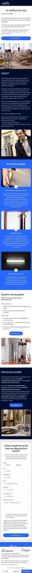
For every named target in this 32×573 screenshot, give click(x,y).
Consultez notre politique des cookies (10, 564)
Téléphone (6, 487)
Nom (4, 468)
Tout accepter (26, 571)
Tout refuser (5, 571)
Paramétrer (16, 571)
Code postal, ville (7, 493)
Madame (18, 465)
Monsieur (8, 465)
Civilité (5, 463)
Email (5, 481)
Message (8, 500)
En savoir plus (15, 38)
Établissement (7, 474)
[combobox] (4, 496)
